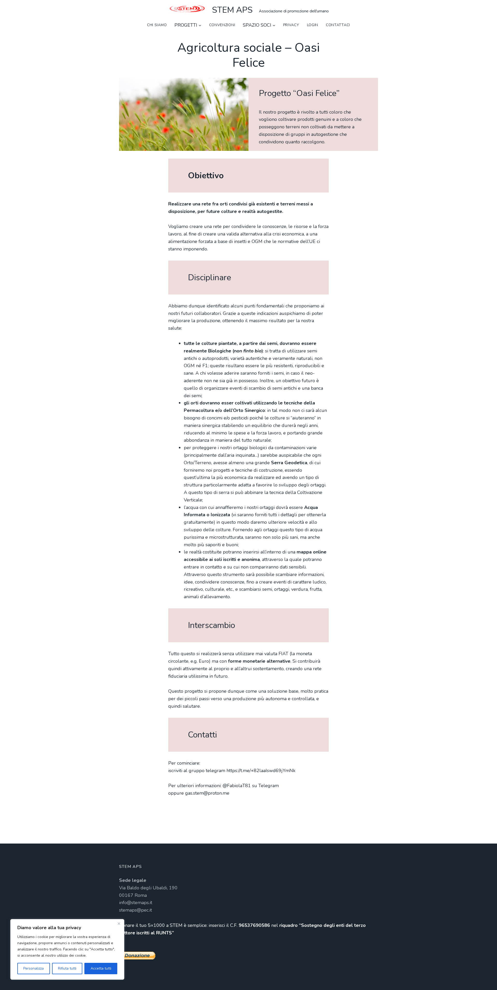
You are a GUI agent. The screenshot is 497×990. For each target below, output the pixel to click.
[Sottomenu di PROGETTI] (200, 25)
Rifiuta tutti (67, 968)
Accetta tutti (101, 968)
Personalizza (33, 968)
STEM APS (232, 10)
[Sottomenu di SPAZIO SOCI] (274, 25)
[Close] (119, 923)
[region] (67, 949)
